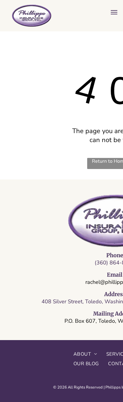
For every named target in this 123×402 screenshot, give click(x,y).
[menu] (114, 12)
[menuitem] (85, 354)
